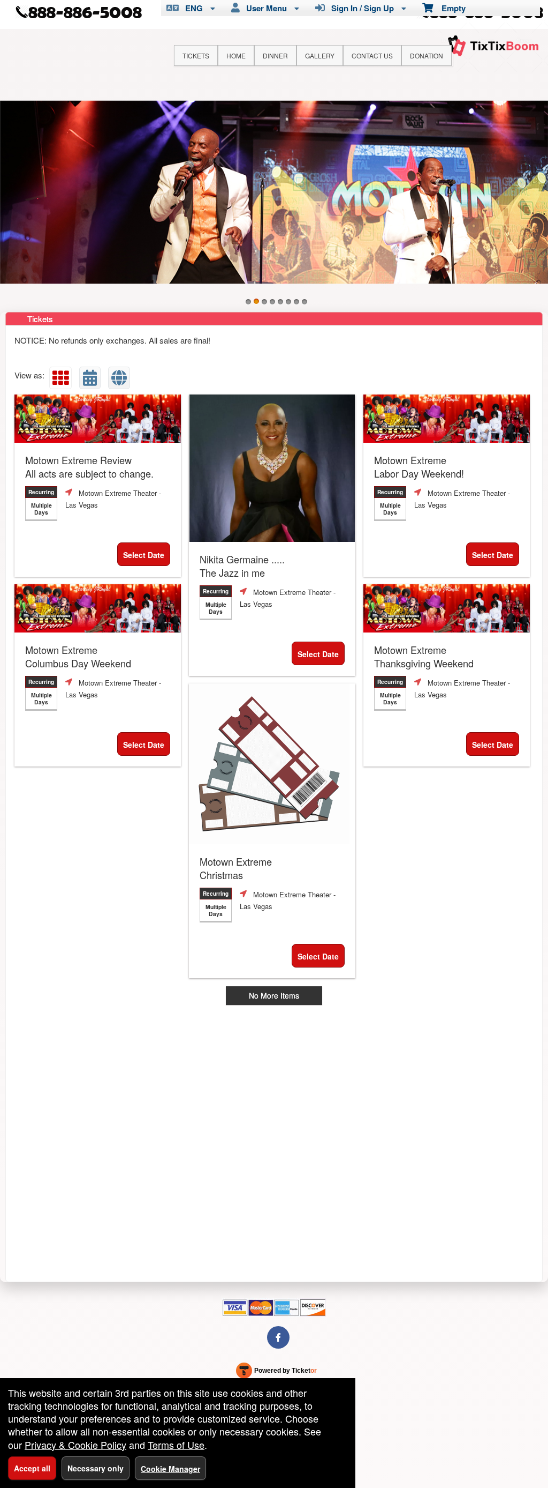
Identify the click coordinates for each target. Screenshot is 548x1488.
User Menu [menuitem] (264, 8)
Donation (426, 55)
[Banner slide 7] (296, 302)
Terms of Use (176, 1445)
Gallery (319, 55)
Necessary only (95, 1468)
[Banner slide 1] (248, 302)
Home (236, 55)
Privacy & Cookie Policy (75, 1445)
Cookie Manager (170, 1468)
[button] (60, 378)
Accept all (32, 1468)
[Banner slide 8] (304, 302)
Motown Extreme (419, 466)
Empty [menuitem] (449, 8)
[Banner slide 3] (264, 302)
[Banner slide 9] (274, 192)
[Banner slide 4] (272, 302)
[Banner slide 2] (256, 302)
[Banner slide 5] (280, 302)
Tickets (195, 55)
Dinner (275, 55)
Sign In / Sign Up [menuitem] (360, 8)
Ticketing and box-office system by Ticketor (276, 1373)
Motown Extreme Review (89, 466)
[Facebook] (278, 1337)
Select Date (143, 554)
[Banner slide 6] (288, 302)
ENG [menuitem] (192, 8)
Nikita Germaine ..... (242, 566)
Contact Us (372, 55)
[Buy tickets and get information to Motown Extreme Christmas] (272, 763)
